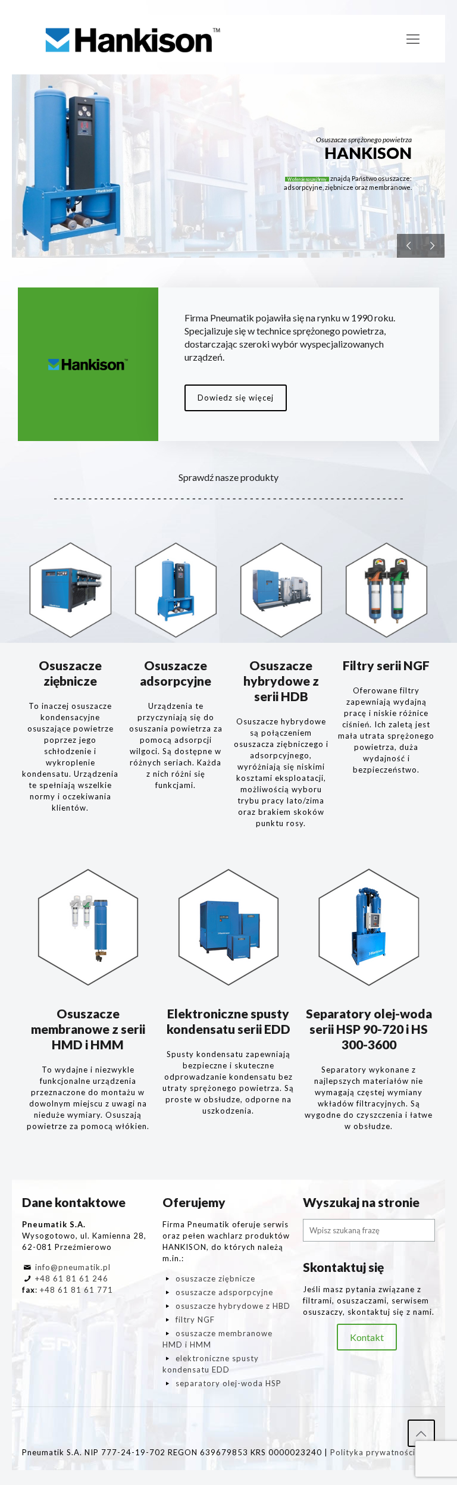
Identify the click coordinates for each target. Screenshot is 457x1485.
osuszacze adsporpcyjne (224, 1292)
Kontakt (367, 1337)
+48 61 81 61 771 (76, 1290)
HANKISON (368, 152)
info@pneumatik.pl (73, 1267)
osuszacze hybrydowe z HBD (233, 1306)
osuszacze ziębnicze (215, 1278)
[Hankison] (133, 38)
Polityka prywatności (372, 1452)
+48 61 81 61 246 (71, 1278)
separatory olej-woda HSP (228, 1383)
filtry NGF (195, 1319)
